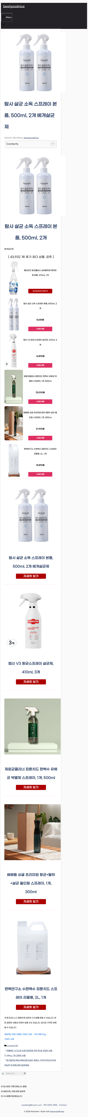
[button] (3, 25)
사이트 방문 (40, 329)
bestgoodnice (14, 6)
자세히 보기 (30, 576)
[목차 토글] (51, 144)
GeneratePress (57, 1112)
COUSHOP (12, 1046)
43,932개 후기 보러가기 (40, 291)
